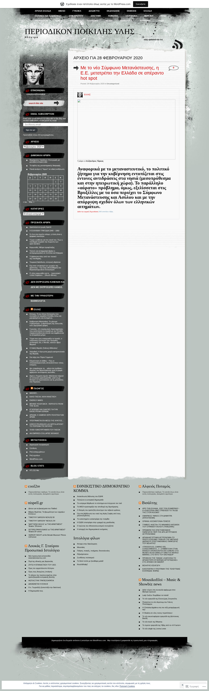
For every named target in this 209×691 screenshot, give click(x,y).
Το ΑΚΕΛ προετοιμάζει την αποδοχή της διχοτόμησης (97, 507)
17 (30, 194)
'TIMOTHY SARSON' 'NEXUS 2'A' (41, 521)
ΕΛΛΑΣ (37, 309)
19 (40, 194)
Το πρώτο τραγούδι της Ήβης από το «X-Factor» (161, 625)
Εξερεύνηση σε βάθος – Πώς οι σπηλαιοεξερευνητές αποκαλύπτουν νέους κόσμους (46, 363)
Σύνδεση (33, 448)
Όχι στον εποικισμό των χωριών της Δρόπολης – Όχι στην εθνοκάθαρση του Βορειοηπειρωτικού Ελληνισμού (45, 268)
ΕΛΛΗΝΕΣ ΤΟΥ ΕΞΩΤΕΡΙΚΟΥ (48, 16)
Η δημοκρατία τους (35, 591)
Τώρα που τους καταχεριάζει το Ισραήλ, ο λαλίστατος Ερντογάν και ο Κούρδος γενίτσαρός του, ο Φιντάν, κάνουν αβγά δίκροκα (46, 341)
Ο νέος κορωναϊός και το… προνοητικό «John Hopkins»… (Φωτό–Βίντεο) (45, 274)
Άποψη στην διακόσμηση (87, 544)
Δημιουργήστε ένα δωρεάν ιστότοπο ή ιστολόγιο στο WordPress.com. (78, 640)
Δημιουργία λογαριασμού (39, 445)
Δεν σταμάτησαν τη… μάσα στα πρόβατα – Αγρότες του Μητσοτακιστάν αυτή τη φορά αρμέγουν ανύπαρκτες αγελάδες (46, 370)
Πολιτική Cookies (127, 686)
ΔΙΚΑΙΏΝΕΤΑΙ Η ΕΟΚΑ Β (38, 584)
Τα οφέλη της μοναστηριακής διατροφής (45, 165)
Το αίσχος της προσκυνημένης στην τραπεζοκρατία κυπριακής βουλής (42, 576)
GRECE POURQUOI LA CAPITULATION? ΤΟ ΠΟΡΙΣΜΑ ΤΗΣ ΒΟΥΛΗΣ (46, 425)
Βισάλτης (149, 503)
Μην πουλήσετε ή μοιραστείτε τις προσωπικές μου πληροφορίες (132, 640)
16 (61, 190)
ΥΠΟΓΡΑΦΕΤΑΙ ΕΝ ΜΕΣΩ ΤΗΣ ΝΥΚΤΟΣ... (47, 421)
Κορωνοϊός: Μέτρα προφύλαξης (42, 247)
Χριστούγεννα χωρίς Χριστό (40, 227)
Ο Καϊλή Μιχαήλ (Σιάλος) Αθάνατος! (43, 348)
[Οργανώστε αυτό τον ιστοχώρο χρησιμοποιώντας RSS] (32, 309)
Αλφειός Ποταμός (156, 486)
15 (56, 190)
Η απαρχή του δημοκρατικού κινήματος (92, 529)
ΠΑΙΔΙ (163, 16)
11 (35, 190)
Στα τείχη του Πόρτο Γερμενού (41, 357)
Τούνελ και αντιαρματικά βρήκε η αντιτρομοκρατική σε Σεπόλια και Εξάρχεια (46, 252)
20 (45, 194)
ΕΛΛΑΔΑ (148, 11)
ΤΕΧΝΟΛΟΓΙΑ (126, 21)
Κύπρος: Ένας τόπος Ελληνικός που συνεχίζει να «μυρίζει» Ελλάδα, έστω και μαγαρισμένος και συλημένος (45, 316)
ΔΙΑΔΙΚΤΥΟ (94, 11)
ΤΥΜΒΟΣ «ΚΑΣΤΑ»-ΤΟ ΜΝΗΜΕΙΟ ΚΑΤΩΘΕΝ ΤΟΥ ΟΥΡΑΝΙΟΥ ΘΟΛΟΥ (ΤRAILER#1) (160, 526)
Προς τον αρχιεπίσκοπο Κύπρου (41, 568)
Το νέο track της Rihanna (152, 622)
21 (51, 194)
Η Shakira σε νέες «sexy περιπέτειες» (157, 613)
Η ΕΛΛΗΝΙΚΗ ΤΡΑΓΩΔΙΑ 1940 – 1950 (44, 231)
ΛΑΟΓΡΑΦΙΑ (131, 16)
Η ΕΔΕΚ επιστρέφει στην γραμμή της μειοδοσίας (96, 522)
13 (45, 190)
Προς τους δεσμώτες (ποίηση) (40, 572)
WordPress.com (36, 459)
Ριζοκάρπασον (82, 554)
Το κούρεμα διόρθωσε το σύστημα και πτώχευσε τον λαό (99, 503)
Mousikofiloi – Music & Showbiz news (159, 582)
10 (30, 190)
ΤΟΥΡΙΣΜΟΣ (145, 21)
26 (40, 199)
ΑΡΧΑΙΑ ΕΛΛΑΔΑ (43, 11)
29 (56, 199)
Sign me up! (30, 130)
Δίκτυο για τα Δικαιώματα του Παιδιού (42, 508)
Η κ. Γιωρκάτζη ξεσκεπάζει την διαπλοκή (44, 587)
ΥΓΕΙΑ (161, 21)
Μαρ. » (31, 202)
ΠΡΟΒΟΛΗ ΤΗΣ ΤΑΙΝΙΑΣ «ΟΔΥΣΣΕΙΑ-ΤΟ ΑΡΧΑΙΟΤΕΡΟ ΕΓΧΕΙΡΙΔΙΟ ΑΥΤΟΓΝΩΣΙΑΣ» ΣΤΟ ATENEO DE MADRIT (159, 560)
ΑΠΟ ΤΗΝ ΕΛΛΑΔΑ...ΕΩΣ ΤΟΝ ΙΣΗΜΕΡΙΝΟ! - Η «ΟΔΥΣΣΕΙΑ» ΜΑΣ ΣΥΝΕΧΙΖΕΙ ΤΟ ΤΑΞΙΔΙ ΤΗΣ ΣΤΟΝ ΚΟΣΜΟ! (160, 510)
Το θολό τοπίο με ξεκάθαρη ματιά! (90, 561)
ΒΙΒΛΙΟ (61, 11)
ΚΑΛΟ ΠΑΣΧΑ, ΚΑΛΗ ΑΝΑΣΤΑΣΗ (43, 397)
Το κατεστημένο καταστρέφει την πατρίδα (93, 519)
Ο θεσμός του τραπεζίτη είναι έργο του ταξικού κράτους (98, 510)
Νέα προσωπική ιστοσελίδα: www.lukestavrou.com (39, 557)
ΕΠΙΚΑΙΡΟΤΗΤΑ (76, 16)
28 (51, 199)
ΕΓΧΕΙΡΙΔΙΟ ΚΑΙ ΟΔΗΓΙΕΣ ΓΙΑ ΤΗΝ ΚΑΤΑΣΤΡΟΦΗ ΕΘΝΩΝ (44, 410)
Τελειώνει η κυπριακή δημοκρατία (90, 500)
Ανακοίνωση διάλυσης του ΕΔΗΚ (90, 496)
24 (30, 199)
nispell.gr (35, 503)
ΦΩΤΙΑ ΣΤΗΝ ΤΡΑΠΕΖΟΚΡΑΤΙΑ (41, 580)
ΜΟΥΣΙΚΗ (148, 16)
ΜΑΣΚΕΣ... (34, 393)
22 (56, 194)
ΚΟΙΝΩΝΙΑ (113, 16)
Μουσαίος (81, 547)
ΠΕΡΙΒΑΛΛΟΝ (41, 21)
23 (61, 194)
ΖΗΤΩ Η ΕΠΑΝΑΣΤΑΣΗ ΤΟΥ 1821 (42, 565)
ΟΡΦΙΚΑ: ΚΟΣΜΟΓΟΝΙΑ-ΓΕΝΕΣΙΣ (156, 521)
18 (35, 194)
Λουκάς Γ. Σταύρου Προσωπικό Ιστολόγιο (42, 548)
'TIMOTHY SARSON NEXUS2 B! (41, 517)
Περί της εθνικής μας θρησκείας (40, 561)
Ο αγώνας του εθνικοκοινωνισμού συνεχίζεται (95, 526)
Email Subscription (42, 114)
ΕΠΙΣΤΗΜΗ (96, 16)
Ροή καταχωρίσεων (37, 452)
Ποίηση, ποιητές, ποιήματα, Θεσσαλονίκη (93, 551)
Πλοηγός (39, 388)
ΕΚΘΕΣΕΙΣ (131, 11)
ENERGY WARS (36, 400)
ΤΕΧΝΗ (109, 21)
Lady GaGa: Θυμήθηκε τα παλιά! (155, 595)
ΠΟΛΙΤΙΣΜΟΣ (92, 21)
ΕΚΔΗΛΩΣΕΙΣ (113, 11)
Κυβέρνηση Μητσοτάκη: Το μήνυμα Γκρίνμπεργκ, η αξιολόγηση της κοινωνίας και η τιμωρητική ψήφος (46, 323)
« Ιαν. (25, 202)
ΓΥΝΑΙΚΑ (76, 11)
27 (45, 199)
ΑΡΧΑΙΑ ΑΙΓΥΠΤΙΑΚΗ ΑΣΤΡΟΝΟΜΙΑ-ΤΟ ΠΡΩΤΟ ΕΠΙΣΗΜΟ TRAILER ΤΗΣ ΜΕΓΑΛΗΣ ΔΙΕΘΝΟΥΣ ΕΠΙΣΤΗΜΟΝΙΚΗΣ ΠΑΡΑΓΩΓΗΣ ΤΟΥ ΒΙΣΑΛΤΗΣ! (160, 540)
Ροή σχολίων (35, 455)
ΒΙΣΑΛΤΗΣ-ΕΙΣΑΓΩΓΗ (151, 565)
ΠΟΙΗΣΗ (59, 21)
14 (51, 190)
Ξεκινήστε (140, 4)
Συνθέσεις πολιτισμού (85, 558)
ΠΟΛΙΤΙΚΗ (74, 21)
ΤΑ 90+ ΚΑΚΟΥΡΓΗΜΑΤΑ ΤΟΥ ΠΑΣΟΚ (45, 430)
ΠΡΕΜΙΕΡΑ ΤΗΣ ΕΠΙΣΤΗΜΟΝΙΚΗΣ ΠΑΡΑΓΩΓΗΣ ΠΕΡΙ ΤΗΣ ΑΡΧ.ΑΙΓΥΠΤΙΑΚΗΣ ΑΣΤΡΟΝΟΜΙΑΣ (159, 532)
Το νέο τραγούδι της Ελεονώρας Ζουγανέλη (159, 599)
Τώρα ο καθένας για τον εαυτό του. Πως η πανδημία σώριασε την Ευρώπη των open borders (46, 242)
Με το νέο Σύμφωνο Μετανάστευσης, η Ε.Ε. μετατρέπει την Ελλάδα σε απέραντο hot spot (122, 73)
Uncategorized (113, 84)
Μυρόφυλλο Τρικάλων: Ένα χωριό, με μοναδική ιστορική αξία (45, 161)
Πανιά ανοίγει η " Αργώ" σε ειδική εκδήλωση (47, 169)
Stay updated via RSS (153, 39)
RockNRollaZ (82, 564)
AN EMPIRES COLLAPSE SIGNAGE (44, 433)
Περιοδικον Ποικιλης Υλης (80, 31)
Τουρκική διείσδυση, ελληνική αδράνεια (45, 262)
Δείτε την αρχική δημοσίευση (87, 211)
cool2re (34, 486)
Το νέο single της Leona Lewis (154, 629)
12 (40, 190)
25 (35, 199)
